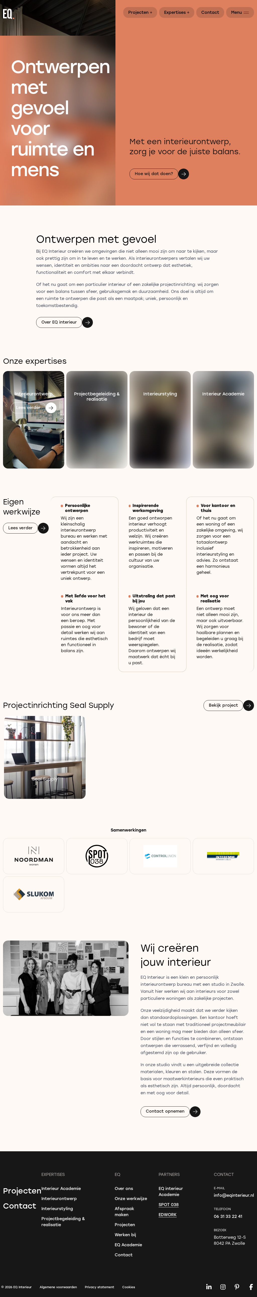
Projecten (140, 12)
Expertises (177, 12)
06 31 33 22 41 (228, 1216)
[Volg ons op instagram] (223, 1287)
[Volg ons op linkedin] (209, 1287)
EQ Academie (128, 1244)
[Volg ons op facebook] (251, 1287)
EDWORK (168, 1214)
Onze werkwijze (131, 1198)
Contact (210, 12)
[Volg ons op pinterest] (237, 1287)
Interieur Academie (61, 1188)
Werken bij (125, 1234)
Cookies (128, 1287)
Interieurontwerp (59, 1198)
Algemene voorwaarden (58, 1287)
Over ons (124, 1188)
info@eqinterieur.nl (234, 1195)
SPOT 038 (169, 1204)
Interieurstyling (57, 1208)
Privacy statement (99, 1287)
